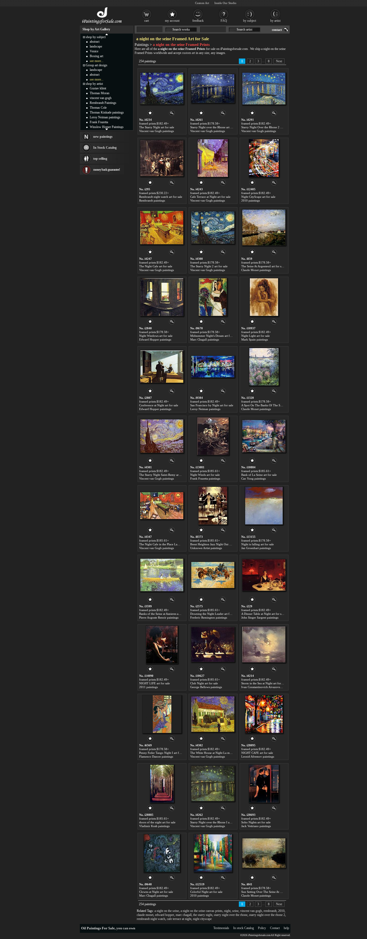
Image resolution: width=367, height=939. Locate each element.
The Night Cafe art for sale (155, 266)
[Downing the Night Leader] (213, 575)
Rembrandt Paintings (103, 103)
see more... (96, 61)
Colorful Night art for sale (206, 891)
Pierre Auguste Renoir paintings (158, 617)
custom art (188, 53)
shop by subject (96, 37)
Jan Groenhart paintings (256, 548)
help (286, 928)
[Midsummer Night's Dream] (212, 297)
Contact (275, 928)
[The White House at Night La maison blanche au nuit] (213, 714)
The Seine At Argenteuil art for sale (263, 266)
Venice (94, 51)
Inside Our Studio (225, 3)
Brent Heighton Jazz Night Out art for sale (216, 544)
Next (279, 61)
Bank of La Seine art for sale (259, 474)
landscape (96, 46)
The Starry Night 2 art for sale (209, 266)
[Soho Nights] (264, 783)
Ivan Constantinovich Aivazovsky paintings (268, 687)
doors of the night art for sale (157, 822)
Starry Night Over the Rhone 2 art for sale (267, 127)
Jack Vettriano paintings (256, 826)
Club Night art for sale (204, 683)
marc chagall (184, 915)
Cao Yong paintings (253, 478)
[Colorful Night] (212, 853)
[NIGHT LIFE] (162, 644)
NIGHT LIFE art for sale (154, 683)
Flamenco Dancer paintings (156, 756)
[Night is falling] (263, 505)
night (227, 911)
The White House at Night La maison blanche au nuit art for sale (230, 752)
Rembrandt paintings (152, 200)
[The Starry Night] (162, 88)
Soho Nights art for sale (256, 822)
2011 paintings (148, 687)
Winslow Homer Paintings (107, 127)
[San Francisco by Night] (213, 366)
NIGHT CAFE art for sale (257, 752)
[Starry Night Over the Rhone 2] (264, 88)
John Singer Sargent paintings (259, 617)
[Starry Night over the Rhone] (213, 88)
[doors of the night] (162, 783)
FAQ (224, 21)
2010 (281, 911)
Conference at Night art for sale (158, 405)
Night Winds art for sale (205, 474)
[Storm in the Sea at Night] (264, 644)
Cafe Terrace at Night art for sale (210, 196)
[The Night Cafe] (162, 227)
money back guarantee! (106, 169)
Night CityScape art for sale (258, 196)
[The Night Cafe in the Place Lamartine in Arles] (162, 505)
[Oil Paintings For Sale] (102, 24)
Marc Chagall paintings (204, 339)
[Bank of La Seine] (264, 436)
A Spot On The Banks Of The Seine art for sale (270, 405)
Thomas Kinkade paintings (107, 112)
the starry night (202, 915)
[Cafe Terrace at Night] (212, 158)
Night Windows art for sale (155, 335)
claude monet (145, 915)
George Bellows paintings (206, 687)
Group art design (96, 65)
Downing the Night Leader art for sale (214, 613)
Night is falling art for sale (257, 544)
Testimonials (221, 928)
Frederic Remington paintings (208, 617)
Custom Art (202, 3)
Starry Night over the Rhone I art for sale (215, 822)
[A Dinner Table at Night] (264, 575)
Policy (262, 928)
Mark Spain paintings (254, 339)
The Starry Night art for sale (156, 127)
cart (146, 21)
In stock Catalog (243, 928)
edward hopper (164, 915)
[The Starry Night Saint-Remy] (162, 436)
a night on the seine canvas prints (201, 911)
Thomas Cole (98, 107)
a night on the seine (166, 911)
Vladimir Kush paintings (154, 826)
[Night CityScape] (264, 158)
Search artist (244, 29)
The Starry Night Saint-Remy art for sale (164, 474)
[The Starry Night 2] (213, 227)
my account (172, 21)
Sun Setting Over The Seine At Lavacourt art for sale (274, 891)
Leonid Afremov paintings (257, 756)
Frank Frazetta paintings (205, 478)
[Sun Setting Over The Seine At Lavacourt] (264, 853)
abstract (94, 41)
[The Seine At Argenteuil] (264, 227)
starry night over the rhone (230, 915)
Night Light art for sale (255, 335)
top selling (100, 158)
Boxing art (96, 56)
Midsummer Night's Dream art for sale (214, 335)
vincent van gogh (251, 911)
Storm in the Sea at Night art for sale (263, 683)
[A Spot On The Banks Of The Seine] (264, 366)
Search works (181, 29)
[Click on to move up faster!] (106, 34)
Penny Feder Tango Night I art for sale (163, 752)
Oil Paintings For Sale (98, 928)
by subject (249, 21)
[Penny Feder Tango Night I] (162, 714)
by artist (275, 21)
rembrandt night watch (151, 919)
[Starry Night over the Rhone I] (213, 783)
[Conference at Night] (162, 366)
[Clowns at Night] (161, 853)
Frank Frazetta (99, 122)
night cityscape (202, 919)
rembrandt (270, 911)
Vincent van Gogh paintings (156, 131)
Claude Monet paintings (256, 270)
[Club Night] (213, 644)
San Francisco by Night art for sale (211, 405)
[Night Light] (264, 297)
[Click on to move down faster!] (106, 129)
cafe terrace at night (179, 919)
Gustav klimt (98, 88)
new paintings (103, 136)
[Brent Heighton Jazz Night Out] (213, 505)
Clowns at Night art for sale (156, 891)
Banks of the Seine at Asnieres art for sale (164, 613)
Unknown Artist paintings (206, 548)
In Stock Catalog (105, 147)
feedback (198, 21)
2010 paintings (250, 200)
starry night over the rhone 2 (267, 915)
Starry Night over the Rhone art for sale (214, 127)
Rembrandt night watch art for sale (160, 196)
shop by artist (94, 84)
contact (277, 30)
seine (235, 911)
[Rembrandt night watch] (162, 158)
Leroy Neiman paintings (205, 409)
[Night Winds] (213, 436)
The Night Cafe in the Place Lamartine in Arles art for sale (175, 544)
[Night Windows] (162, 297)
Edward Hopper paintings (155, 339)
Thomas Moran (99, 93)
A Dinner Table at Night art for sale (263, 613)
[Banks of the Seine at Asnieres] (162, 575)
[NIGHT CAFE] (264, 714)
